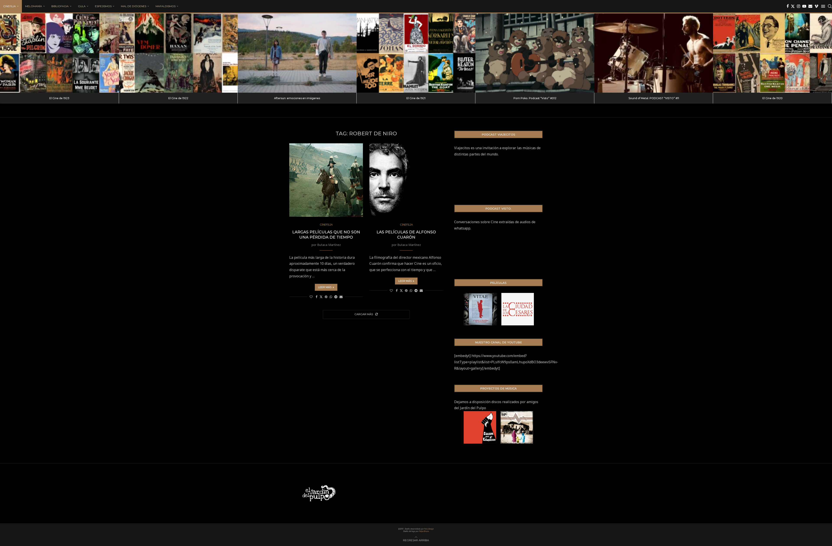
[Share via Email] (341, 297)
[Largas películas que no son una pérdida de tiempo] (326, 180)
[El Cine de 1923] (59, 53)
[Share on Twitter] (321, 297)
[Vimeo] (816, 6)
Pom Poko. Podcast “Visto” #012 (535, 98)
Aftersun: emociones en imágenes (297, 98)
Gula (82, 6)
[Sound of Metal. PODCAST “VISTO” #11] (653, 53)
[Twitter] (793, 6)
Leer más (325, 287)
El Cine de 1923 (59, 98)
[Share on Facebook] (316, 297)
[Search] (830, 6)
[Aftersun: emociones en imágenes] (297, 53)
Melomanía (33, 6)
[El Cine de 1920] (772, 53)
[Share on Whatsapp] (331, 297)
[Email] (810, 6)
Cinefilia (9, 6)
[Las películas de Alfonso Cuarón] (406, 180)
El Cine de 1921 (416, 98)
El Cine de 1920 (772, 98)
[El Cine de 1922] (178, 53)
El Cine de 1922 (178, 98)
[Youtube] (804, 6)
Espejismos (103, 6)
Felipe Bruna (424, 531)
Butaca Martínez (329, 245)
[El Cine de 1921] (416, 53)
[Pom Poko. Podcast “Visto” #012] (534, 53)
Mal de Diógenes (133, 6)
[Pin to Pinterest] (326, 297)
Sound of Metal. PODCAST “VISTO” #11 (654, 98)
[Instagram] (798, 6)
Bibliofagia (60, 6)
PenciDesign (429, 529)
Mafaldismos (166, 6)
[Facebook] (787, 6)
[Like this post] (311, 297)
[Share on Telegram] (335, 297)
